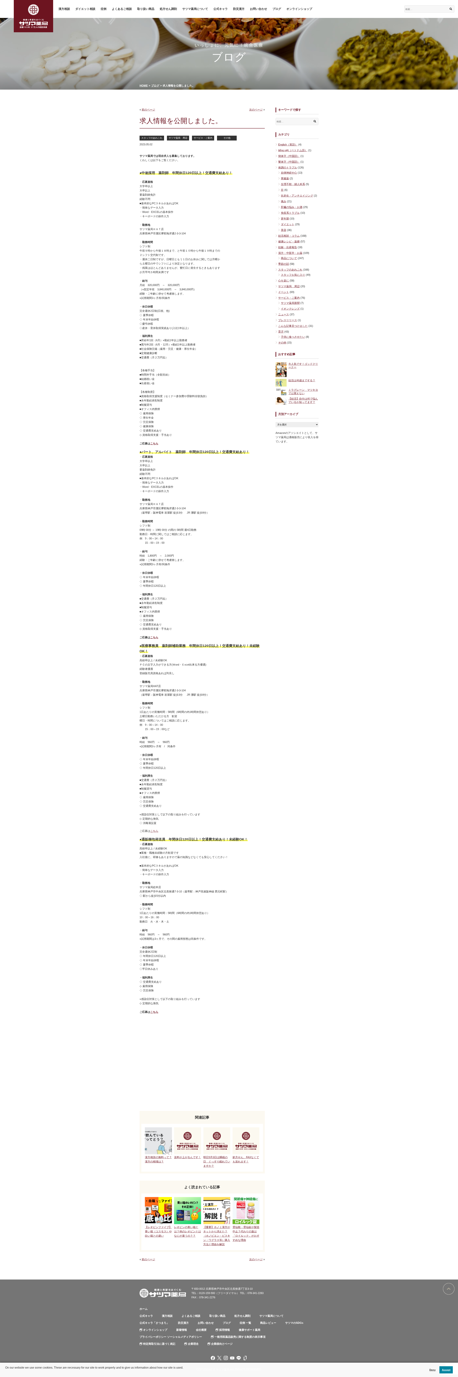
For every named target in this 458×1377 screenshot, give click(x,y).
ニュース (283, 314)
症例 (103, 8)
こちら (154, 443)
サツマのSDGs (294, 1322)
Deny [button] (432, 1369)
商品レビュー (268, 1322)
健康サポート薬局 (249, 1329)
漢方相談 (64, 8)
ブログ (276, 8)
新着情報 (181, 1329)
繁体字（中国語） (289, 161)
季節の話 (283, 263)
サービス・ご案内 (203, 138)
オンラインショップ (299, 8)
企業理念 (193, 1343)
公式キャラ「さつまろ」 (154, 1322)
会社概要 (201, 1329)
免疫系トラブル (290, 212)
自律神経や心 (289, 172)
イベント (283, 292)
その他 (226, 138)
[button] (5, 1372)
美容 (283, 230)
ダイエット (287, 224)
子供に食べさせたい (293, 336)
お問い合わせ (258, 8)
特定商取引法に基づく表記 (159, 1343)
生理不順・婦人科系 (293, 184)
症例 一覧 (245, 1322)
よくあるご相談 (122, 8)
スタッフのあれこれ (151, 138)
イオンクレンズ (290, 308)
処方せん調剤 (168, 8)
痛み (283, 201)
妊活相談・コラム (289, 235)
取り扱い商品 (145, 8)
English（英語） (288, 144)
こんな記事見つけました (293, 325)
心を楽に (283, 280)
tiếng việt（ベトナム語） (292, 150)
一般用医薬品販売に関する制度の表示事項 (240, 1336)
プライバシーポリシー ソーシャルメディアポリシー (171, 1336)
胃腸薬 (285, 178)
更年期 (285, 218)
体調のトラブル (287, 167)
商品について (289, 258)
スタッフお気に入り (293, 274)
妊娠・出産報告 (287, 247)
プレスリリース (287, 320)
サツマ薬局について (195, 8)
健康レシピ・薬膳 (289, 241)
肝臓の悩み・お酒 (291, 207)
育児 (281, 331)
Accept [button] (446, 1369)
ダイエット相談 (85, 8)
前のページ (148, 109)
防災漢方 (239, 8)
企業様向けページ (222, 1343)
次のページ (256, 109)
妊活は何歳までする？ (301, 380)
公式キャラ (220, 8)
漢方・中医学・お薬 (290, 252)
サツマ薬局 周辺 (178, 138)
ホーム (144, 1308)
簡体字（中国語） (289, 156)
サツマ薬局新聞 (290, 302)
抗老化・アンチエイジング (297, 195)
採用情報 (224, 1329)
